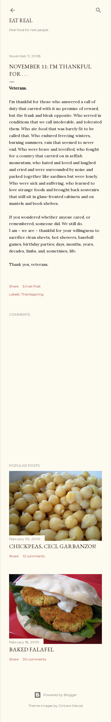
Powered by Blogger (60, 695)
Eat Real (20, 20)
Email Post (32, 286)
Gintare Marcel (71, 705)
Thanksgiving (32, 294)
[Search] (98, 9)
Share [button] (13, 286)
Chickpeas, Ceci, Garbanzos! (52, 546)
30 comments (34, 659)
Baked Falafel (31, 649)
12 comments (34, 556)
